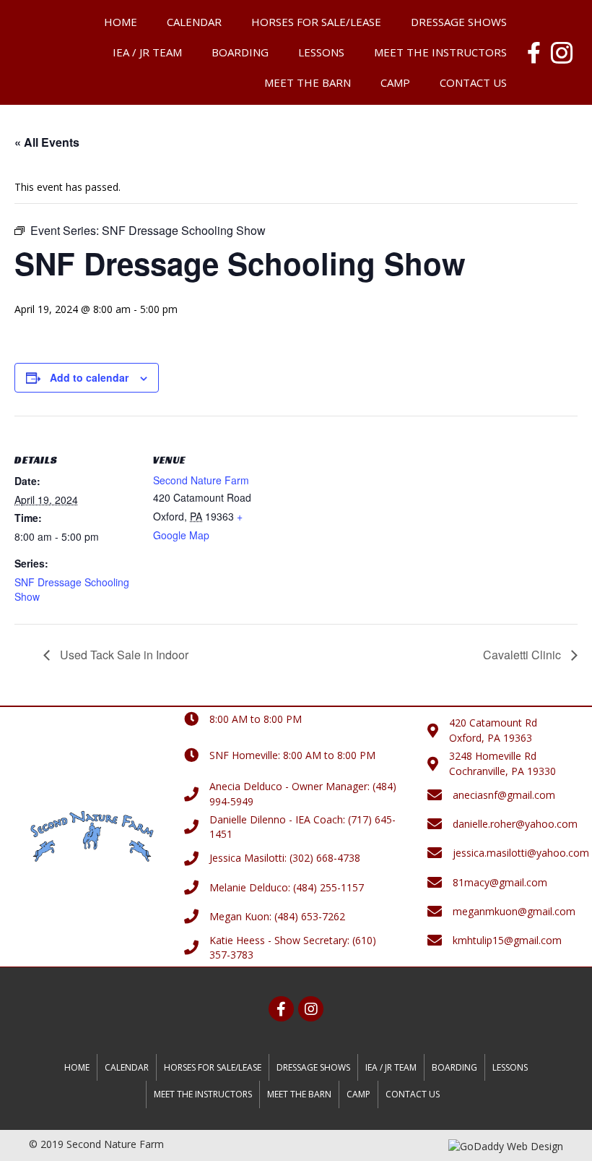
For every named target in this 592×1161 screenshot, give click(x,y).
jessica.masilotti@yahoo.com (521, 853)
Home (120, 21)
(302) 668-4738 (325, 858)
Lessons (321, 52)
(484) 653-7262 (309, 916)
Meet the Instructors (440, 52)
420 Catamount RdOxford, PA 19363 (493, 730)
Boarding (240, 52)
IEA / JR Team (147, 52)
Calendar (194, 21)
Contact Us (473, 82)
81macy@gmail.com (500, 882)
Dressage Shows (459, 21)
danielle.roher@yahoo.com (515, 824)
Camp (395, 82)
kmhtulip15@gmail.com (507, 940)
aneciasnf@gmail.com (504, 795)
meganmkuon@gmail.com (514, 911)
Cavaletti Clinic (523, 654)
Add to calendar (89, 378)
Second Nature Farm (201, 480)
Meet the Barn (307, 82)
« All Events (46, 142)
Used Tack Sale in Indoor (122, 654)
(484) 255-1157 (328, 887)
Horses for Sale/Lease (316, 21)
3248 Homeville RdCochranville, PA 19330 (502, 763)
